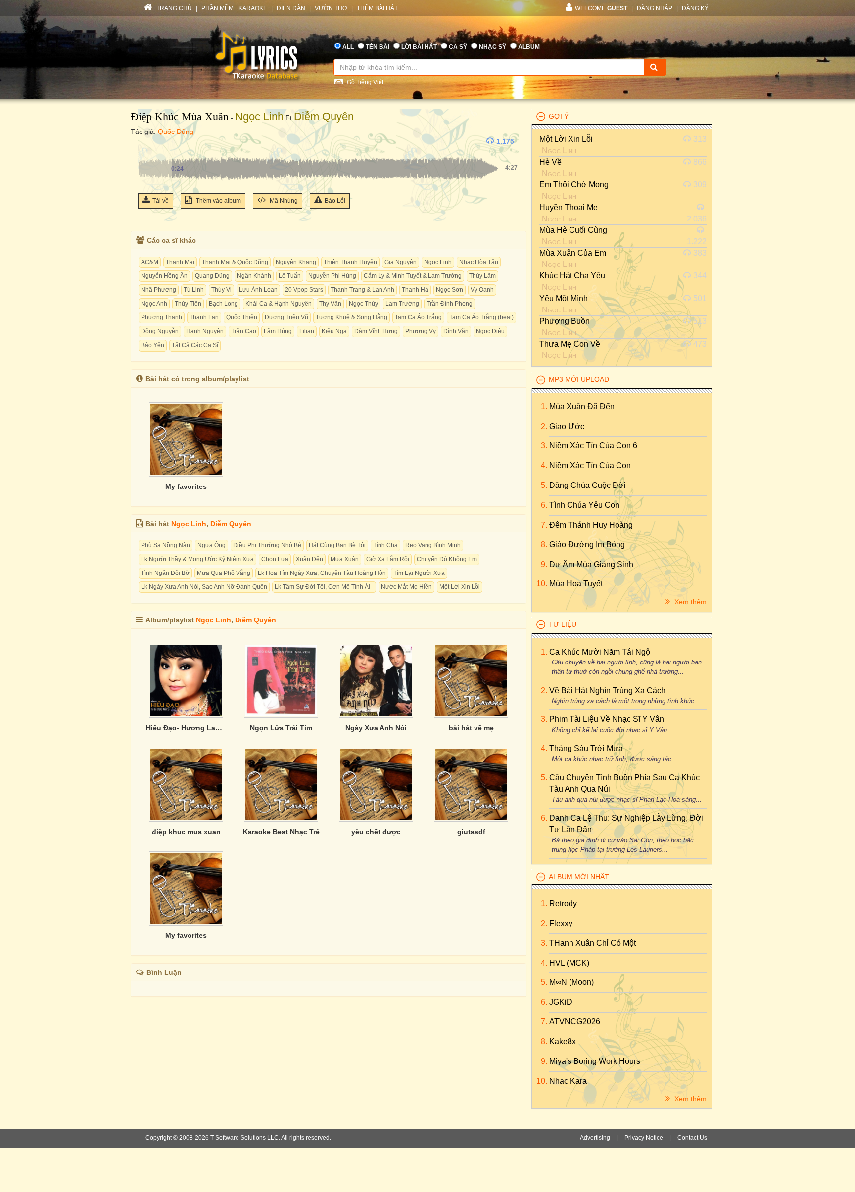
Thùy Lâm (482, 275)
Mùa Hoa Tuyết (576, 583)
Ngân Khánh (254, 275)
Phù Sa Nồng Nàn (165, 545)
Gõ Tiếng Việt (364, 82)
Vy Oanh (482, 289)
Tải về (160, 200)
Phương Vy (420, 331)
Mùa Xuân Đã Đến (582, 406)
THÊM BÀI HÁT (377, 8)
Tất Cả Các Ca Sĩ (195, 345)
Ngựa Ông (211, 545)
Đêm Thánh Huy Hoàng (591, 525)
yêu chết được (376, 832)
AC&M (149, 262)
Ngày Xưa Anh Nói (376, 728)
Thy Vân (330, 303)
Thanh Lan (204, 317)
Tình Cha (385, 545)
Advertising (595, 1137)
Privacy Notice (643, 1137)
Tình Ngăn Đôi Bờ (165, 573)
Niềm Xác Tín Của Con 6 (593, 445)
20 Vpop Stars (304, 289)
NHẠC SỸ (492, 47)
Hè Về (550, 162)
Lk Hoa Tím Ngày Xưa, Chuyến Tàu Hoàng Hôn (322, 573)
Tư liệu (562, 624)
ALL (348, 47)
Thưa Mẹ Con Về (569, 344)
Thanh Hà (415, 289)
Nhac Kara (568, 1081)
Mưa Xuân (345, 559)
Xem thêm (689, 602)
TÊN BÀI (377, 47)
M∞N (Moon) (571, 982)
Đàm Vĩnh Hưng (376, 331)
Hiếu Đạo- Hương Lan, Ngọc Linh (186, 728)
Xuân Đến (309, 559)
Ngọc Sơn (449, 289)
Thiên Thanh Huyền (350, 262)
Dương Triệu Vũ (286, 317)
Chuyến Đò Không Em (447, 559)
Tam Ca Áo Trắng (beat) (481, 317)
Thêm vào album (217, 200)
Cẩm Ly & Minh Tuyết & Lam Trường (413, 275)
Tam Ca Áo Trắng (418, 317)
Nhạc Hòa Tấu (478, 262)
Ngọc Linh (259, 116)
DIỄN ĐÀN (291, 8)
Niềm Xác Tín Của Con (590, 465)
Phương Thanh (161, 317)
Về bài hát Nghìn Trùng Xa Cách (607, 690)
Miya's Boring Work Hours (594, 1061)
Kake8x (562, 1041)
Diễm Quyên (324, 116)
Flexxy (560, 923)
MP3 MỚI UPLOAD (579, 379)
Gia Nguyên (400, 262)
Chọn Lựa (274, 559)
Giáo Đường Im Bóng (587, 544)
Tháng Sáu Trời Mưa (586, 748)
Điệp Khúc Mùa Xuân (180, 116)
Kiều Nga (334, 331)
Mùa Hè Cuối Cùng (573, 230)
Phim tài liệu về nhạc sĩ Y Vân (606, 719)
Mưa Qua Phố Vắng (223, 573)
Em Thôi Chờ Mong (574, 184)
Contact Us (692, 1137)
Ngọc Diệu (490, 331)
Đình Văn (456, 331)
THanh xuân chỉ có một (592, 943)
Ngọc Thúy (363, 303)
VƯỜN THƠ (331, 8)
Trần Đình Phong (450, 303)
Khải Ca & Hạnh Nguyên (278, 303)
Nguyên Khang (296, 262)
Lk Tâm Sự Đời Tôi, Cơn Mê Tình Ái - (324, 586)
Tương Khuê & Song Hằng (351, 317)
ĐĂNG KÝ (695, 8)
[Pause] (148, 141)
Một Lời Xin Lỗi (459, 586)
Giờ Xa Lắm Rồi (387, 559)
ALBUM (529, 47)
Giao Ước (566, 426)
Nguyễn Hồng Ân (164, 275)
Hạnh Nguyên (205, 331)
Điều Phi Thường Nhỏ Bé (267, 545)
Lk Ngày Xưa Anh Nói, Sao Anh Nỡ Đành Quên (204, 586)
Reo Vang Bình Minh (433, 545)
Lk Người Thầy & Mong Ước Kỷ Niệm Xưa (197, 559)
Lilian (306, 331)
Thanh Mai (180, 262)
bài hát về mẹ (471, 728)
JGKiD (560, 1002)
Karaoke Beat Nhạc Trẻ (281, 832)
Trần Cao (243, 331)
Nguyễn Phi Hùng (332, 275)
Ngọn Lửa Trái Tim (281, 728)
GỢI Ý (559, 116)
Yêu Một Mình (563, 298)
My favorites (186, 486)
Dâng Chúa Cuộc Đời (587, 485)
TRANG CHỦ (173, 8)
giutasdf (471, 832)
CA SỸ (458, 47)
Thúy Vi (221, 289)
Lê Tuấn (290, 275)
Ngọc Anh (154, 303)
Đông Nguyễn (160, 331)
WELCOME (601, 8)
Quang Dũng (212, 275)
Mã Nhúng (283, 200)
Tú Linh (194, 289)
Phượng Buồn (564, 321)
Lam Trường (402, 303)
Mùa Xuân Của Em (572, 253)
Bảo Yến (152, 345)
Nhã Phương (158, 289)
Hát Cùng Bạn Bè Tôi (337, 545)
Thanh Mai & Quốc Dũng (235, 262)
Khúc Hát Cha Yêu (572, 275)
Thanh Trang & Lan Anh (362, 289)
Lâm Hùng (278, 331)
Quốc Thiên (241, 317)
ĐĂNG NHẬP (654, 8)
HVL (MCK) (569, 963)
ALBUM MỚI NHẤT (579, 877)
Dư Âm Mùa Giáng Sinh (591, 564)
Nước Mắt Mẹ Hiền (406, 586)
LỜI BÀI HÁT (419, 47)
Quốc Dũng (175, 131)
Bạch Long (223, 303)
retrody (563, 903)
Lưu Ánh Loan (258, 289)
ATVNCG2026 (574, 1021)
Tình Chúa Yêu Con (584, 505)
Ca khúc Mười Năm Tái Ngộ (599, 652)
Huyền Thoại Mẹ (568, 207)
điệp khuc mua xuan (186, 832)
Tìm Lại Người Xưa (419, 573)
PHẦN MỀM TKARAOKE (234, 8)
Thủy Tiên (188, 303)
